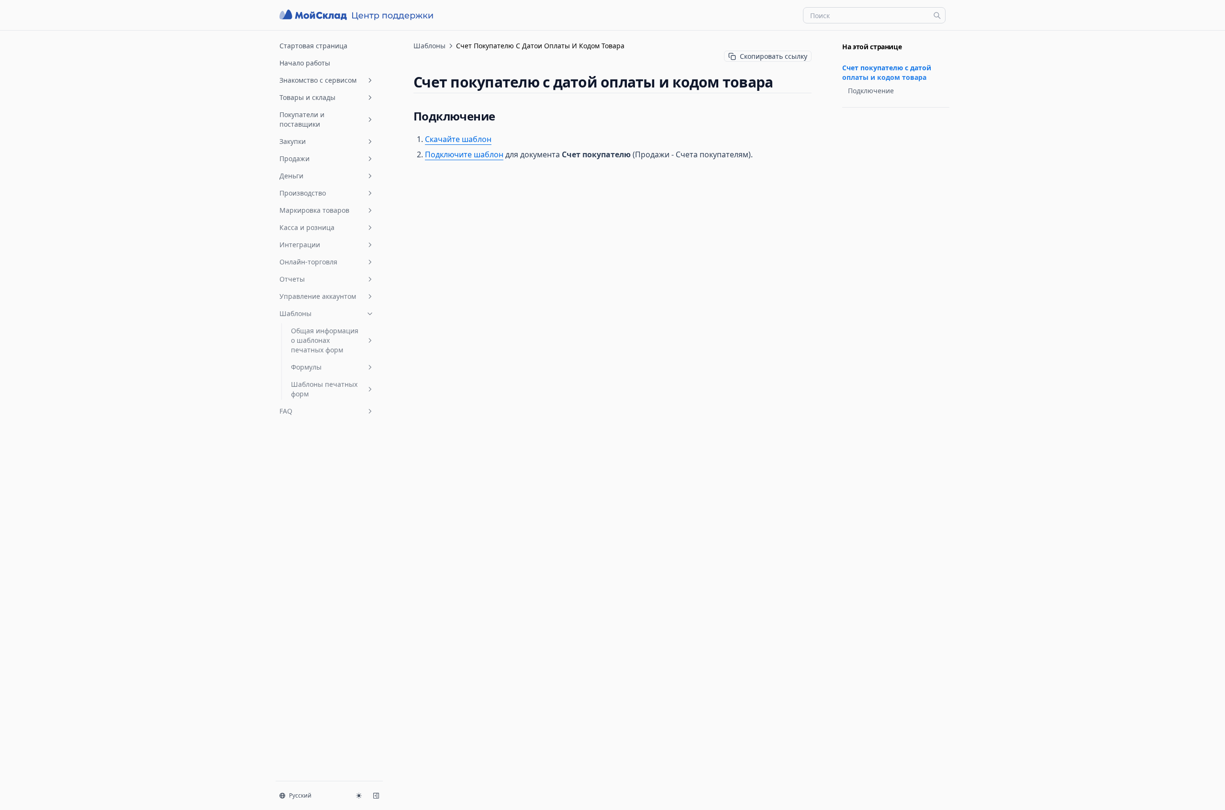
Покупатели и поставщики (301, 119)
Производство (302, 192)
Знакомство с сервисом (317, 80)
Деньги (291, 175)
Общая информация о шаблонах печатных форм (324, 340)
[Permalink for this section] (781, 82)
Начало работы (304, 62)
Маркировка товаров (314, 210)
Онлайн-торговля (308, 261)
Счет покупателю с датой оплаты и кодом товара (886, 72)
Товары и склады (307, 97)
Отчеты (292, 279)
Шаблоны (295, 313)
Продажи (294, 158)
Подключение (871, 90)
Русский (300, 795)
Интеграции (299, 244)
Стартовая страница (313, 45)
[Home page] (357, 15)
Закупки (292, 141)
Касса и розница (306, 227)
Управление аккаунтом (317, 296)
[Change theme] (359, 795)
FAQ (285, 411)
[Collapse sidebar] (376, 795)
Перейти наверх (865, 119)
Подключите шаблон (464, 154)
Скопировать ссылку (773, 56)
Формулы (306, 367)
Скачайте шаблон (458, 139)
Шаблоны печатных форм (324, 389)
